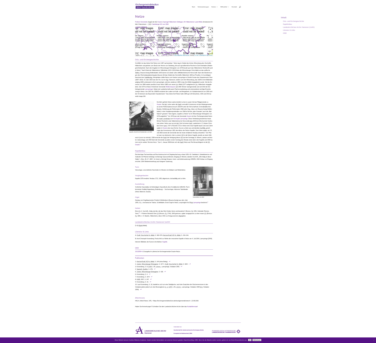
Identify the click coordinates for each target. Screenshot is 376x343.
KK (193, 22)
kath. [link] (190, 123)
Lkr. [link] (177, 84)
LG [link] (139, 211)
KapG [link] (150, 22)
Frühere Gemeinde (141, 22)
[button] (174, 40)
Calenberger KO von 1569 (160, 24)
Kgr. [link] (167, 80)
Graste (159, 22)
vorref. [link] (190, 102)
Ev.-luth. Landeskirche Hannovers (203, 55)
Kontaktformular (192, 306)
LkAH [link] (150, 266)
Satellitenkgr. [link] (149, 77)
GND (285, 33)
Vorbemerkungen (203, 7)
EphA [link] (140, 225)
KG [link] (156, 22)
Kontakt (234, 7)
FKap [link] (191, 202)
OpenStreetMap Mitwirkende (181, 55)
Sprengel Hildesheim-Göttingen (173, 22)
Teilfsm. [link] (137, 73)
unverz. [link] (158, 266)
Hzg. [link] (189, 109)
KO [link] (150, 24)
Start (193, 7)
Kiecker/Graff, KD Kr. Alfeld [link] (171, 235)
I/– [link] (141, 202)
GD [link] (182, 135)
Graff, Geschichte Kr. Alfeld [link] (145, 235)
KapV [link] (165, 137)
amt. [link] (165, 125)
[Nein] (374, 340)
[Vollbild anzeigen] (210, 36)
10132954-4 (139, 251)
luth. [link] (165, 104)
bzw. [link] (201, 287)
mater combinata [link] (164, 118)
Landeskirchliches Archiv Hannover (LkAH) (299, 27)
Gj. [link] (192, 211)
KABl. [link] (138, 279)
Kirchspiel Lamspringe (180, 118)
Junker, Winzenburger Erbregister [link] (147, 264)
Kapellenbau (287, 24)
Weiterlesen (257, 340)
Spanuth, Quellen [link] (142, 269)
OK (250, 340)
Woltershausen (170, 87)
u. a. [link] (166, 287)
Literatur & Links (289, 30)
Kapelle (164, 242)
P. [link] (202, 123)
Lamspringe (148, 89)
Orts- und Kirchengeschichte (293, 21)
